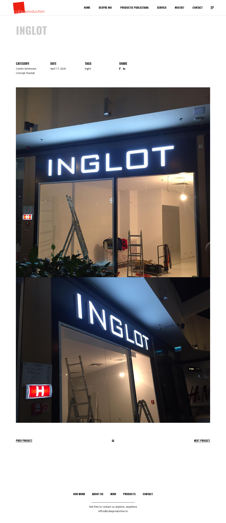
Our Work (79, 494)
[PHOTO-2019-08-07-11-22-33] (113, 350)
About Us (97, 494)
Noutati (30, 73)
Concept (20, 73)
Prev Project (24, 440)
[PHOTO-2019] (113, 182)
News (113, 494)
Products (129, 494)
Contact (148, 494)
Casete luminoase (26, 68)
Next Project (202, 440)
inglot (88, 68)
